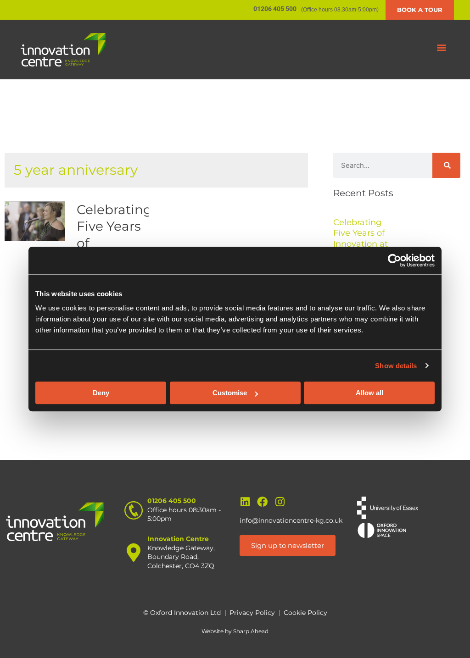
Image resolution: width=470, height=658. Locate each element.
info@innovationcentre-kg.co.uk (291, 520)
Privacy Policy (252, 612)
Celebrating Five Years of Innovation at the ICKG (360, 238)
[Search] (446, 165)
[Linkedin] (245, 502)
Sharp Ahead (251, 631)
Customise (230, 393)
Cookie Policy (305, 612)
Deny (101, 393)
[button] (441, 47)
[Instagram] (279, 502)
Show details (396, 366)
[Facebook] (262, 502)
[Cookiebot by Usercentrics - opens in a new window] (394, 260)
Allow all (369, 393)
